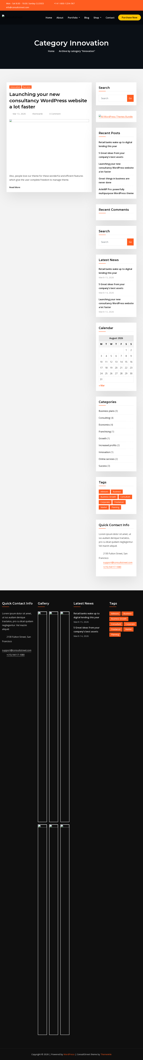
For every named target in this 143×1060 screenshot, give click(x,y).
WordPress (69, 1054)
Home (49, 17)
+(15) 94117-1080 (112, 567)
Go (130, 98)
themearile (37, 113)
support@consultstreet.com (117, 562)
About (60, 17)
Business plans (107, 411)
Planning (115, 507)
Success (27, 87)
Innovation (15, 87)
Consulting (104, 417)
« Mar (102, 385)
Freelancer (119, 502)
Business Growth (108, 496)
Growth (103, 438)
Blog (86, 17)
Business (117, 491)
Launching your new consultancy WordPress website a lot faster (48, 100)
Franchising (105, 431)
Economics (104, 424)
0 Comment (55, 113)
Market (104, 507)
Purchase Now (129, 17)
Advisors (104, 491)
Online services (107, 459)
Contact (110, 17)
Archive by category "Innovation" (77, 51)
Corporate (105, 502)
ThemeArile (106, 1054)
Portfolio (73, 17)
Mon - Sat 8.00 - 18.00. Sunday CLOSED (25, 3)
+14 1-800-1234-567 (64, 3)
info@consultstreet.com (17, 7)
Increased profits (107, 445)
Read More (14, 187)
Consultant (125, 496)
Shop (97, 17)
